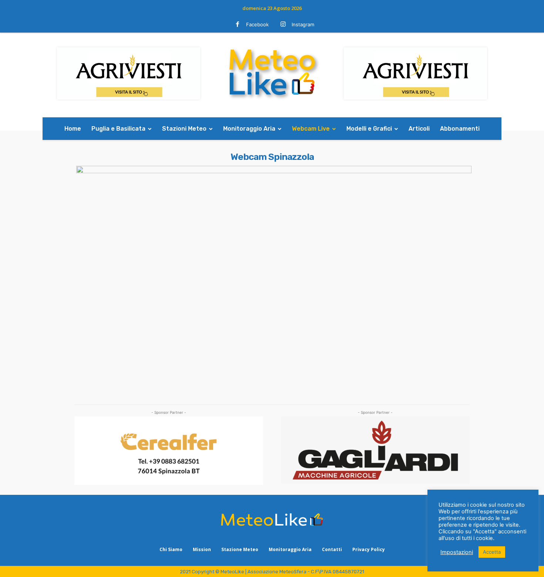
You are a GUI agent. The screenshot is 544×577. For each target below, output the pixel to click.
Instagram (303, 24)
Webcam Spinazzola (272, 156)
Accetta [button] (492, 552)
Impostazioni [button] (456, 552)
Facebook (257, 24)
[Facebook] (237, 25)
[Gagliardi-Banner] (375, 450)
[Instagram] (283, 25)
